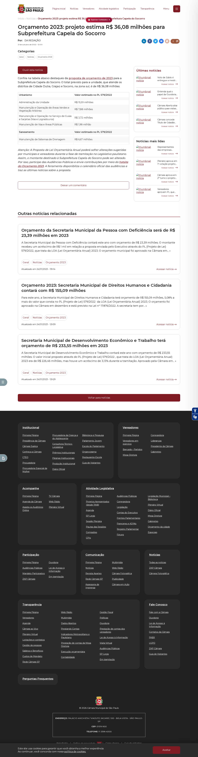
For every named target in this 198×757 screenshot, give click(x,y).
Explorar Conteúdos (99, 20)
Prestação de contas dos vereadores (112, 630)
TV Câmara (54, 496)
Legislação (122, 507)
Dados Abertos (68, 623)
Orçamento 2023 (45, 57)
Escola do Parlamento (93, 446)
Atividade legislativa (109, 8)
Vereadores (88, 8)
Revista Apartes (93, 573)
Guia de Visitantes (91, 463)
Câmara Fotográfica (122, 573)
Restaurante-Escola (92, 457)
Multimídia (117, 562)
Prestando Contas (70, 629)
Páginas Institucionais (63, 458)
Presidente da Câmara (162, 446)
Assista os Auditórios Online (32, 509)
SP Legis (90, 516)
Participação (129, 8)
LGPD (152, 643)
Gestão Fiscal (106, 612)
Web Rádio (54, 501)
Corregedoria (157, 435)
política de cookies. (75, 751)
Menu (166, 8)
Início (21, 18)
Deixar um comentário (74, 185)
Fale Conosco (158, 604)
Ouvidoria (53, 562)
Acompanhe (30, 488)
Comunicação (95, 554)
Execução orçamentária (73, 651)
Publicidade (118, 579)
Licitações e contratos (33, 640)
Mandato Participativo (33, 573)
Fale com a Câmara (158, 612)
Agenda (90, 510)
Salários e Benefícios (32, 651)
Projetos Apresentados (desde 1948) (97, 503)
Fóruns (120, 534)
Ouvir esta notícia (32, 70)
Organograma (89, 451)
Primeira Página (30, 435)
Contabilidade (68, 657)
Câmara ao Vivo (30, 629)
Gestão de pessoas (32, 645)
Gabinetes (156, 451)
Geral (21, 57)
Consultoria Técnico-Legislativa (62, 445)
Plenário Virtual (56, 507)
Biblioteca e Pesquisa (93, 435)
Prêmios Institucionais (63, 452)
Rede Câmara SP (94, 579)
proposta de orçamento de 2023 (91, 78)
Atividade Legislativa (100, 488)
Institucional (30, 427)
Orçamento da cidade (159, 527)
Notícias (74, 8)
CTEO (25, 457)
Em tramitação (56, 576)
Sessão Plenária (94, 521)
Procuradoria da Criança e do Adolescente (65, 437)
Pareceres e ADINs (126, 523)
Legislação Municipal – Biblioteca (159, 498)
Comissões (91, 532)
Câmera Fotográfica (159, 573)
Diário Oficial (58, 469)
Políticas (104, 617)
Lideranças (156, 440)
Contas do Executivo (127, 512)
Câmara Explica (30, 446)
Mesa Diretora (130, 455)
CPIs (88, 538)
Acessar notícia (167, 84)
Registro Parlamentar (128, 529)
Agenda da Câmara (32, 501)
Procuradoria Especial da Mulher (34, 470)
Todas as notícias (157, 562)
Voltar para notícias (99, 397)
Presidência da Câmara (34, 440)
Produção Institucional (63, 463)
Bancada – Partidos (132, 449)
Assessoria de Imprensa (92, 586)
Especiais (152, 532)
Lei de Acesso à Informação (57, 569)
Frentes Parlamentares (128, 518)
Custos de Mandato (32, 656)
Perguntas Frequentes (37, 678)
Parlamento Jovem (92, 440)
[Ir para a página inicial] (30, 8)
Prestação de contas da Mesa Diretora (76, 644)
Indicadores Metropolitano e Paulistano (75, 636)
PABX (152, 637)
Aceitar (166, 750)
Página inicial (58, 8)
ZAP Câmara (28, 579)
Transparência (147, 8)
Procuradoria (28, 463)
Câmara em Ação (120, 584)
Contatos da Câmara (159, 632)
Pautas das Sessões (96, 527)
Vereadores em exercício (130, 442)
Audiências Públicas (127, 496)
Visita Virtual (106, 643)
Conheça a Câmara (31, 451)
